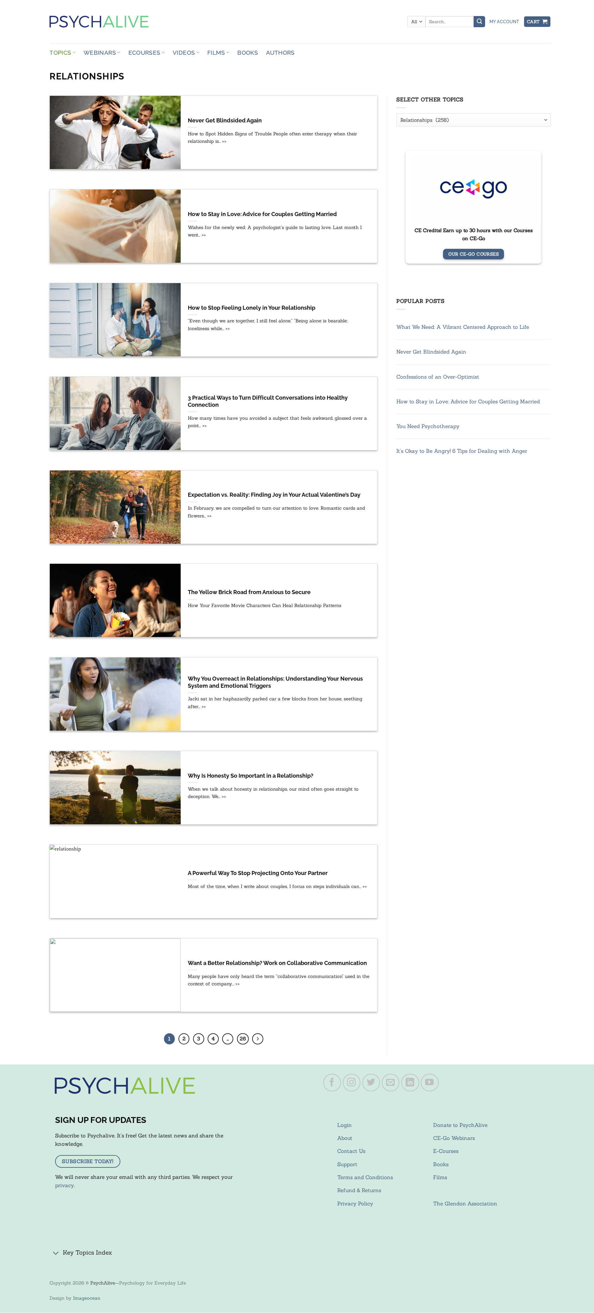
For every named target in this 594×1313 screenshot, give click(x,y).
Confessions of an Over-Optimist (437, 376)
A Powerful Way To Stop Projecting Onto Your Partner (258, 873)
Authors (280, 52)
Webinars (100, 52)
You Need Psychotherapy (427, 426)
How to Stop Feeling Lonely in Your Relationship (251, 308)
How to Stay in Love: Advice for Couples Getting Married (262, 214)
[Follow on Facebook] (332, 1083)
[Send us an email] (391, 1083)
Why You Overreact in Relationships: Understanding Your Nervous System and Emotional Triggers (275, 682)
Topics (60, 52)
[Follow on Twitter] (371, 1083)
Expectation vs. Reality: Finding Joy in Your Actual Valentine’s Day (274, 495)
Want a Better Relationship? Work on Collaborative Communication (277, 963)
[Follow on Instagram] (352, 1083)
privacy (64, 1185)
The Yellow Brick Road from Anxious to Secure (249, 592)
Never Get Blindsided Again (225, 120)
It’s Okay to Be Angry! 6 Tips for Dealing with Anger (461, 451)
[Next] (257, 1038)
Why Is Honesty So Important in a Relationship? (250, 776)
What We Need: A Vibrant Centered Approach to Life (462, 327)
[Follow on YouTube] (430, 1083)
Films (216, 52)
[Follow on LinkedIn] (410, 1083)
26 (243, 1038)
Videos (184, 52)
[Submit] (479, 21)
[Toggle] (56, 1253)
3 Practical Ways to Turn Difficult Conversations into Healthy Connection (268, 401)
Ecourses (144, 52)
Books (247, 52)
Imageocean (86, 1298)
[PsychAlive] (99, 21)
